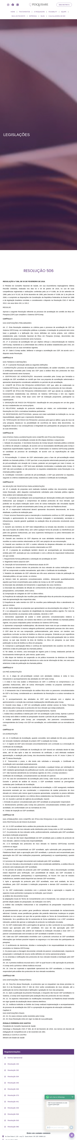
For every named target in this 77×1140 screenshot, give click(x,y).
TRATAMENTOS (24, 12)
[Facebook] (13, 4)
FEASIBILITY (53, 12)
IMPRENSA (33, 16)
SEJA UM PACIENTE (18, 16)
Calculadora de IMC (57, 16)
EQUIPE (63, 12)
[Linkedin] (17, 4)
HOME (13, 12)
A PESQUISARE (39, 12)
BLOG (43, 16)
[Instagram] (8, 4)
